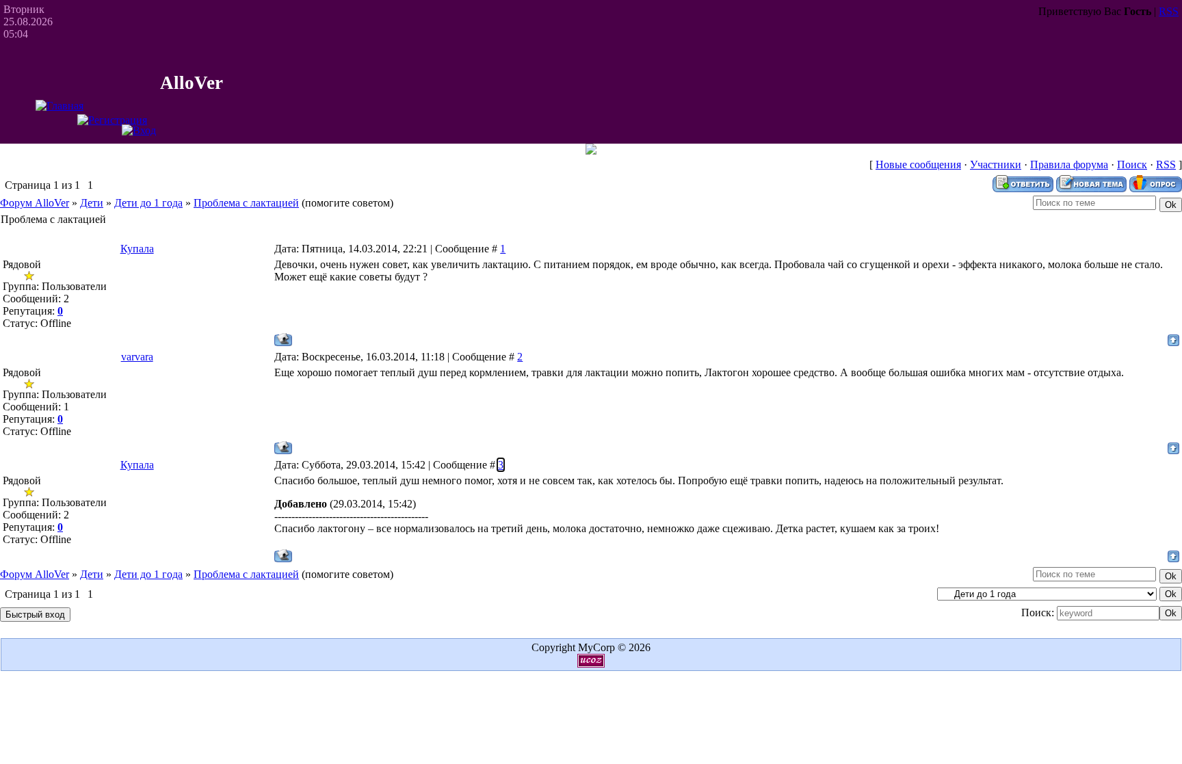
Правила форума (1069, 164)
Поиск (1132, 164)
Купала (137, 248)
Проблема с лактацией (246, 203)
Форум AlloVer (34, 203)
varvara (137, 357)
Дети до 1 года (148, 203)
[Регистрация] (112, 120)
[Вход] (139, 130)
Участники (995, 164)
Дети (91, 203)
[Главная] (59, 105)
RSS (1169, 11)
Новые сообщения (918, 164)
